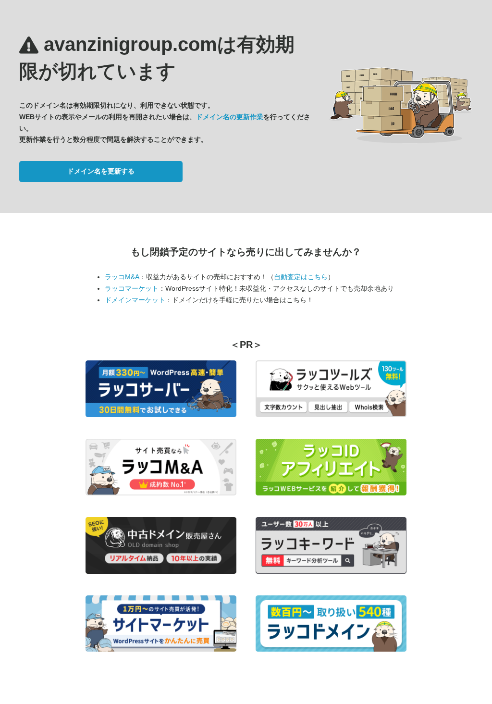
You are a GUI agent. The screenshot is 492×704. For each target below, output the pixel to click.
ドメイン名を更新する (101, 171)
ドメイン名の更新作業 (229, 117)
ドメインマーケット (135, 300)
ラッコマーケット (132, 288)
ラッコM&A (122, 277)
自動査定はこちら (301, 277)
